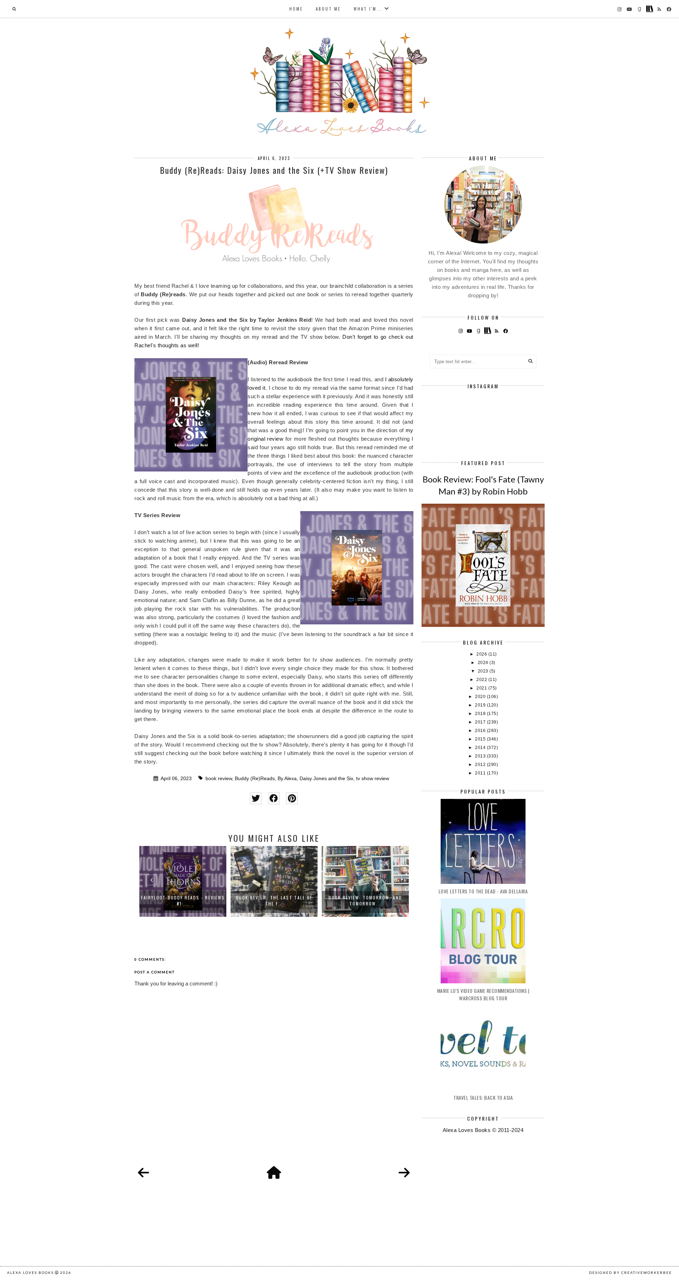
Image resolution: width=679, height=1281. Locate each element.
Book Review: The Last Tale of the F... (197, 900)
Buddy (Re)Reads (255, 778)
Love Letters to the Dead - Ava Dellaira (483, 891)
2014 (481, 747)
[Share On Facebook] (274, 798)
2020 (481, 696)
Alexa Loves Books (30, 1272)
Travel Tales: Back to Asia (483, 1097)
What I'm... (368, 9)
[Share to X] (256, 798)
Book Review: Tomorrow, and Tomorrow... (289, 900)
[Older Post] (404, 1173)
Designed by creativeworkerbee (630, 1272)
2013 (481, 756)
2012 (481, 764)
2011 (481, 773)
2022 (482, 679)
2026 (482, 654)
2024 (484, 662)
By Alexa (287, 778)
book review (218, 778)
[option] (198, 881)
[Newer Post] (143, 1173)
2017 (481, 722)
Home (296, 9)
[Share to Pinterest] (292, 798)
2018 (481, 713)
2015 (481, 739)
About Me (328, 9)
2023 (484, 671)
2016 (481, 730)
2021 (482, 688)
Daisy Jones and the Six (326, 778)
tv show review (372, 778)
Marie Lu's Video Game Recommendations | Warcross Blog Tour (483, 994)
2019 (481, 705)
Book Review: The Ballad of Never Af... (380, 900)
